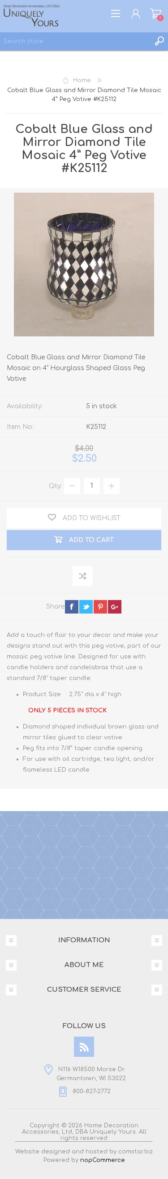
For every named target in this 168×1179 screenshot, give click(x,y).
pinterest (100, 607)
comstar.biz (135, 1151)
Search (159, 41)
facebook (71, 607)
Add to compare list (83, 576)
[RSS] (84, 1047)
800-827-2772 (92, 1091)
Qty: (55, 485)
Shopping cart (156, 13)
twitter (86, 607)
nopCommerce (102, 1160)
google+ (114, 607)
